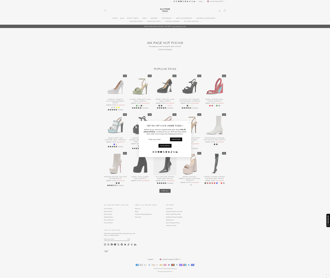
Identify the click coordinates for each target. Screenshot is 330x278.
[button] (328, 220)
